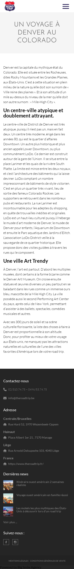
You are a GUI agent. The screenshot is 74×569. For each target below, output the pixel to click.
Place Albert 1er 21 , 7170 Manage (30, 437)
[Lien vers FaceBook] (6, 542)
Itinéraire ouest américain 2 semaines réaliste (40, 483)
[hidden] (8, 485)
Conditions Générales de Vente (48, 561)
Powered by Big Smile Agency (20, 567)
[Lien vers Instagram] (15, 542)
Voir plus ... (10, 522)
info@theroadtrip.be (21, 398)
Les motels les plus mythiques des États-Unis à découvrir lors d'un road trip (41, 510)
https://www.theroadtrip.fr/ (26, 463)
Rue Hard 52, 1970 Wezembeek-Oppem (33, 424)
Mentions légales (18, 561)
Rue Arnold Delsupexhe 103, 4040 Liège (33, 450)
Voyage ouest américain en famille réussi (42, 494)
